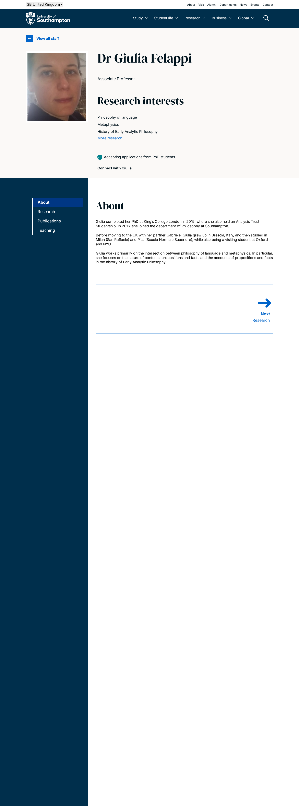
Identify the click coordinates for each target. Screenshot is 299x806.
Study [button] (138, 18)
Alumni (211, 4)
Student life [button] (163, 18)
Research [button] (192, 18)
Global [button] (243, 18)
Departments (228, 4)
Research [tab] (46, 211)
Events (254, 4)
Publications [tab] (49, 221)
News (243, 4)
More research (109, 138)
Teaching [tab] (46, 230)
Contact (268, 4)
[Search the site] (265, 18)
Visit (201, 4)
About (191, 4)
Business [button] (219, 18)
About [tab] (43, 202)
